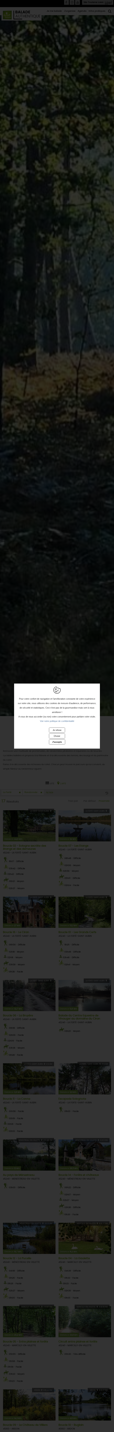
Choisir (57, 736)
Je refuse (57, 730)
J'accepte (57, 742)
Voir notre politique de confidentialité (57, 721)
